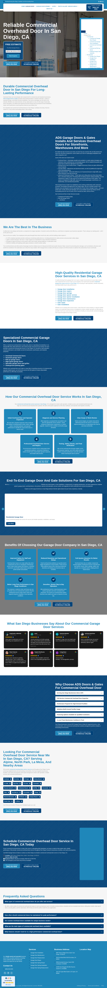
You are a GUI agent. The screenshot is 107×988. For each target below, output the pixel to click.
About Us (49, 8)
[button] (3, 509)
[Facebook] (99, 1)
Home (23, 6)
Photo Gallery (62, 6)
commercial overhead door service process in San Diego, (32, 404)
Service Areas (72, 6)
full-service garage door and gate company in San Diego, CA (25, 484)
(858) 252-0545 (14, 857)
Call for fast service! (12, 62)
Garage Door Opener (43, 6)
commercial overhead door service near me (20, 769)
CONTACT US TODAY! (96, 5)
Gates (54, 6)
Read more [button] (33, 646)
